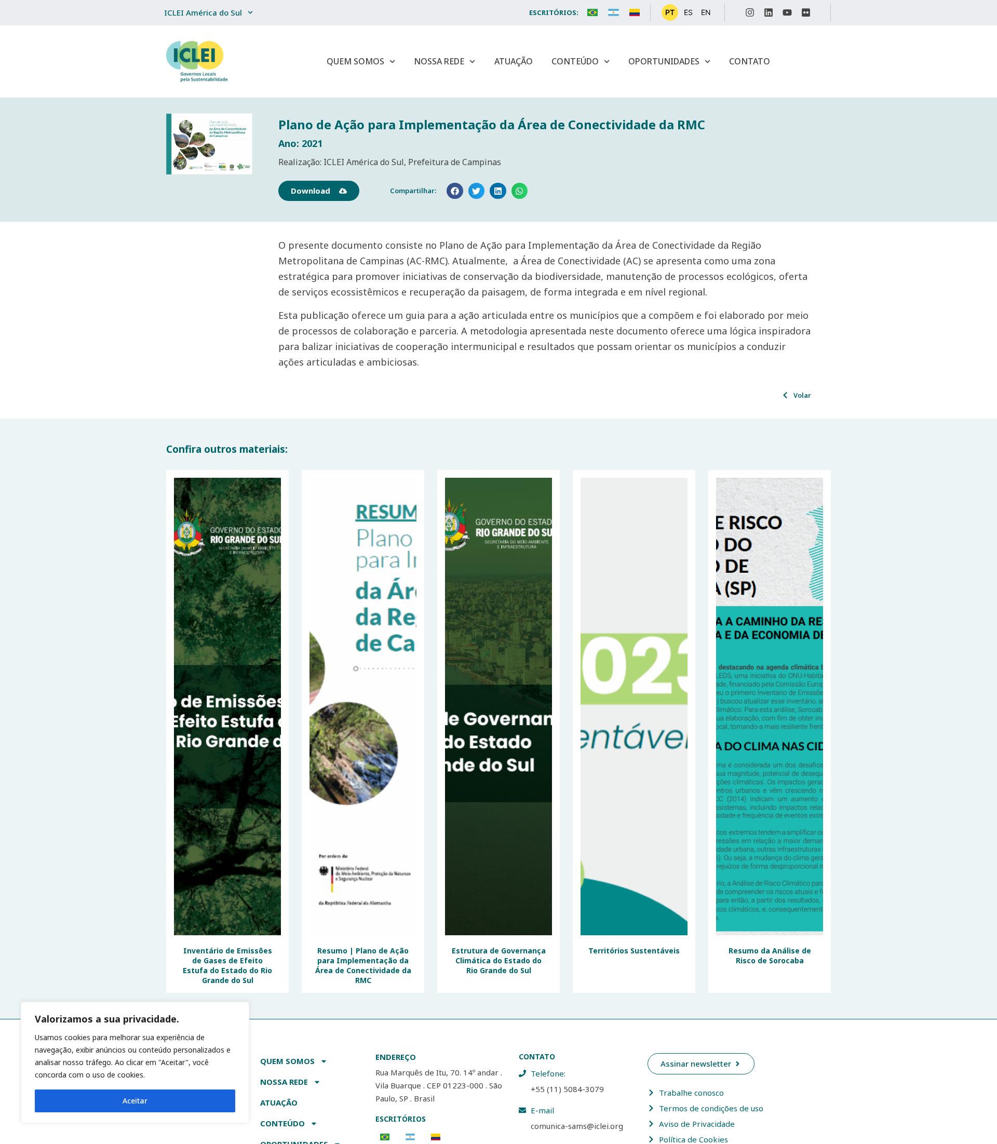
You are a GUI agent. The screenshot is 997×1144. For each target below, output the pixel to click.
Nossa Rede (439, 61)
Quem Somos (355, 61)
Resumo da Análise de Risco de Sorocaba (770, 955)
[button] (455, 191)
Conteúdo (575, 61)
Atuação (513, 61)
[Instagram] (749, 12)
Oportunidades (663, 61)
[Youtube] (787, 12)
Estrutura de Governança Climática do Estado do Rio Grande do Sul (499, 960)
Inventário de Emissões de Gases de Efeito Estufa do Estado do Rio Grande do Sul (227, 965)
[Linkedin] (768, 12)
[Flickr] (806, 12)
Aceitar (135, 1101)
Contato (749, 61)
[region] (135, 1062)
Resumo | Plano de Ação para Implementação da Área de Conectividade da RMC (363, 965)
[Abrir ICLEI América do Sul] (250, 13)
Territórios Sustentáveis (634, 950)
